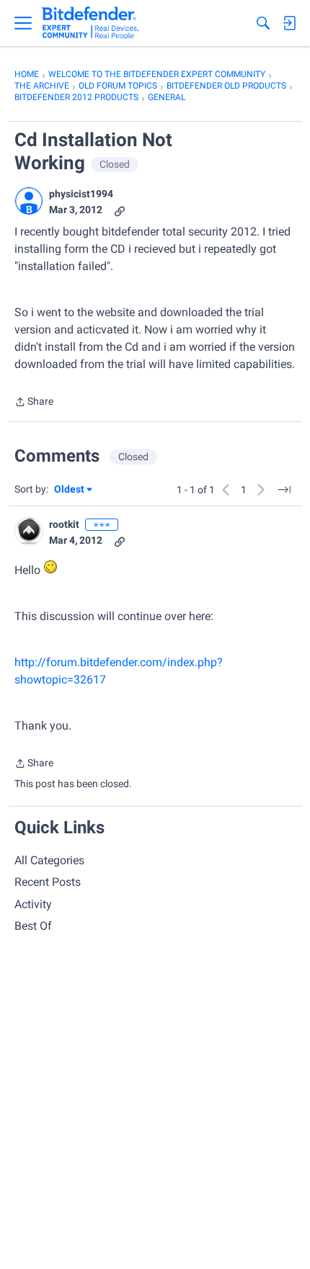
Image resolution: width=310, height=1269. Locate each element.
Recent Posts (47, 882)
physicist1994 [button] (81, 193)
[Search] (263, 23)
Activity (33, 904)
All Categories (49, 860)
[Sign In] (289, 23)
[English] (90, 23)
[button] (28, 201)
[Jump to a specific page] (284, 489)
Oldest (70, 490)
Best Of (33, 926)
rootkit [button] (64, 524)
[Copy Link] (119, 210)
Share (33, 403)
